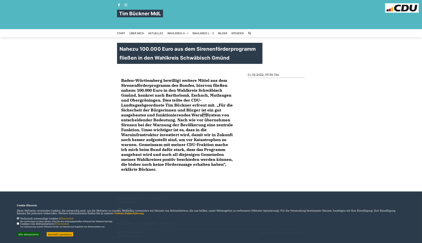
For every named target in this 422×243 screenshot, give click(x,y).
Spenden (237, 33)
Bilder (222, 33)
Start (121, 33)
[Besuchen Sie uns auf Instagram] (126, 5)
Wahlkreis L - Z (203, 33)
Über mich (136, 33)
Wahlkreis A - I (177, 33)
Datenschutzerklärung (129, 213)
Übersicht (66, 218)
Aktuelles (155, 33)
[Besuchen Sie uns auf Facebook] (119, 5)
